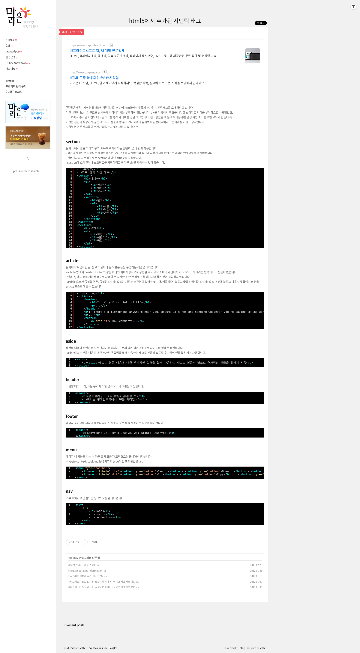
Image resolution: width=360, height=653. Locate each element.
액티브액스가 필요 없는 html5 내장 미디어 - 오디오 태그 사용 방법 (101, 587)
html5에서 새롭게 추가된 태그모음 (85, 576)
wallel (263, 648)
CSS (10, 45)
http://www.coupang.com (85, 72)
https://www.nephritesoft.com (88, 45)
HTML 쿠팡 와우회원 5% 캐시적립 (94, 78)
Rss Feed (69, 648)
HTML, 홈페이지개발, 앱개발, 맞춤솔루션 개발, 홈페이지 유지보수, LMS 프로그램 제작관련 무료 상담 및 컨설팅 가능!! (144, 55)
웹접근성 (12, 57)
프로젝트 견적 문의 (16, 86)
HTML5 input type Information (85, 570)
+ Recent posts (74, 625)
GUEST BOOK (14, 91)
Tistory (241, 648)
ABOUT (10, 81)
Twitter (82, 648)
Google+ (113, 648)
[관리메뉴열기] (353, 6)
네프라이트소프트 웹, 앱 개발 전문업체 (97, 50)
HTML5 (11, 39)
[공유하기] (77, 542)
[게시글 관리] (82, 542)
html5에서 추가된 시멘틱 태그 (165, 20)
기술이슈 (12, 68)
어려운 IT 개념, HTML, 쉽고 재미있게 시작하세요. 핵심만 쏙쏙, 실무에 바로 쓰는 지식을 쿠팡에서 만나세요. (137, 83)
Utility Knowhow (18, 63)
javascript (14, 51)
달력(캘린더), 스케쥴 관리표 (82, 565)
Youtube (103, 648)
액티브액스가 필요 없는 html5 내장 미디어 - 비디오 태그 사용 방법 (101, 581)
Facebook (93, 648)
